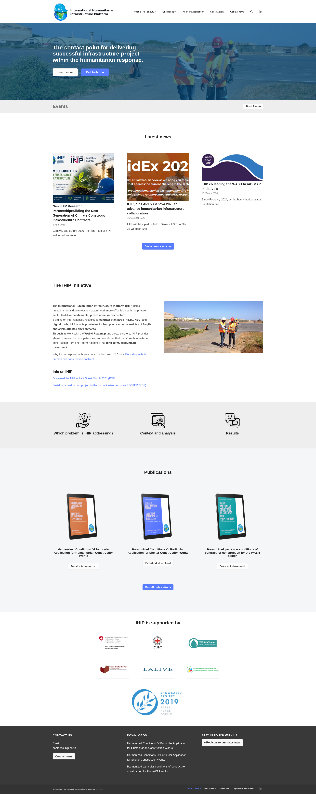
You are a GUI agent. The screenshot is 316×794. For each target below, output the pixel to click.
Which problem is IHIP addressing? (84, 433)
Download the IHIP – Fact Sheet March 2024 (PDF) (84, 378)
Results (232, 433)
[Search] (251, 11)
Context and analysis (158, 433)
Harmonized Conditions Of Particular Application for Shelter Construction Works (158, 551)
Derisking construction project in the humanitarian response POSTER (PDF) (99, 385)
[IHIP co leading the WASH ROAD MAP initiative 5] (232, 167)
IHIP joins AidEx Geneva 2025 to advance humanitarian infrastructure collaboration (155, 208)
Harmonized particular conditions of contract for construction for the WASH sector (232, 553)
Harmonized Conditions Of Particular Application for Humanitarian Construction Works (84, 553)
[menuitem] (144, 11)
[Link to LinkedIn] (260, 11)
